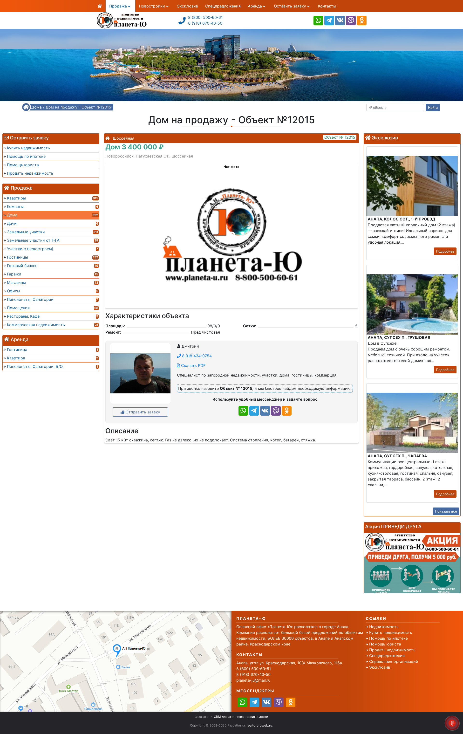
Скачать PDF (192, 365)
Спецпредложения (223, 6)
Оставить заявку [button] (290, 6)
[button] (231, 233)
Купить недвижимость (390, 632)
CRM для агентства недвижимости (241, 717)
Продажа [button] (118, 6)
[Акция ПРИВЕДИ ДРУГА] (412, 563)
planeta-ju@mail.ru (253, 680)
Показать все (446, 511)
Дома (36, 107)
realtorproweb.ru (259, 725)
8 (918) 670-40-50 (205, 23)
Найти (433, 107)
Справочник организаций (393, 661)
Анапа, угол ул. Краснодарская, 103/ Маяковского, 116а (289, 662)
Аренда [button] (255, 6)
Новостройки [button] (152, 6)
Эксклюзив (187, 6)
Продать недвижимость (392, 649)
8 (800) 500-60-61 (205, 17)
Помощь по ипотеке (388, 638)
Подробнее (445, 251)
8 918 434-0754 (196, 355)
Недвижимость (384, 626)
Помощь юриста (385, 644)
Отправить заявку (142, 412)
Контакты (327, 6)
